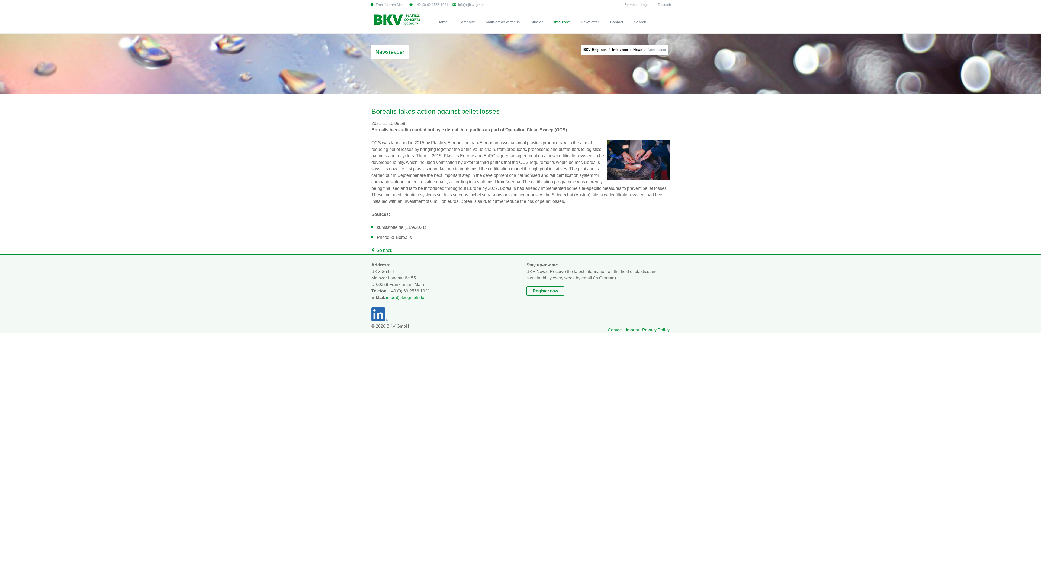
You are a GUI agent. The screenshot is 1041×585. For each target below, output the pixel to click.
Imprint (632, 330)
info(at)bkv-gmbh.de (405, 297)
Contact (615, 330)
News (637, 50)
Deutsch (664, 5)
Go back (384, 250)
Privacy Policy (656, 330)
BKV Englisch (595, 50)
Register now (545, 291)
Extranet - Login (636, 5)
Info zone (620, 50)
